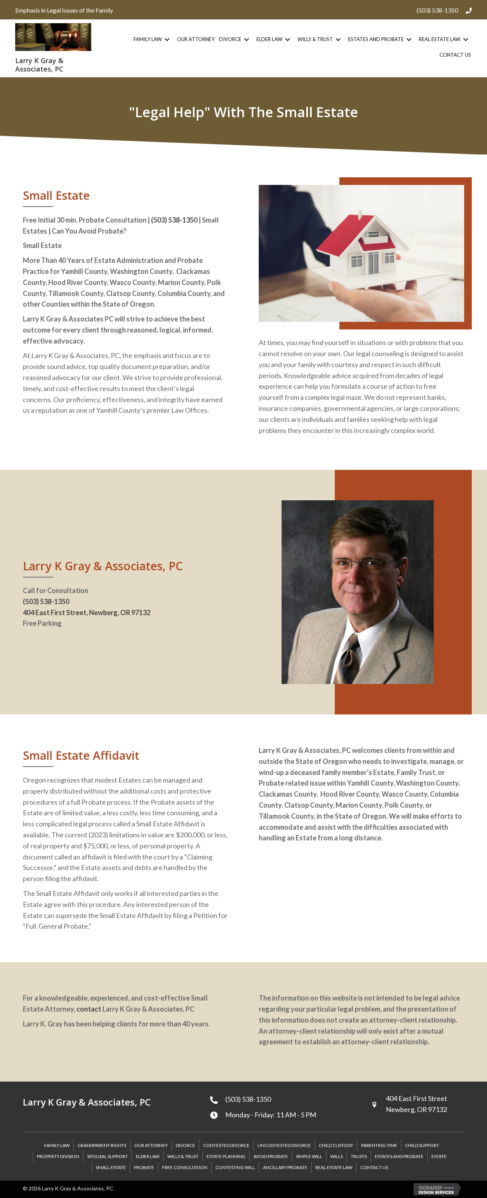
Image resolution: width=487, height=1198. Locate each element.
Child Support (422, 1145)
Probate (144, 1167)
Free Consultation (184, 1167)
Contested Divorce (226, 1145)
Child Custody (336, 1145)
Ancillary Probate (285, 1167)
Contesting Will (235, 1167)
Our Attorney (151, 1145)
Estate (439, 1156)
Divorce (185, 1145)
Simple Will (309, 1156)
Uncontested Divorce (284, 1145)
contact (88, 1009)
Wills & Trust (183, 1156)
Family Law (57, 1145)
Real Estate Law (333, 1167)
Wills (336, 1156)
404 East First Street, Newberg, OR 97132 (86, 612)
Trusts (359, 1156)
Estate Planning (226, 1156)
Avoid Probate (270, 1156)
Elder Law (147, 1156)
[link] (153, 39)
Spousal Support (107, 1156)
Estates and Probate (399, 1156)
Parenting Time (379, 1145)
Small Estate (111, 1167)
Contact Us (374, 1167)
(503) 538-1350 (437, 10)
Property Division (58, 1156)
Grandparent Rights (102, 1145)
